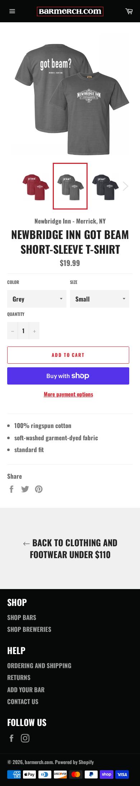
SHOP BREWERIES (29, 629)
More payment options (68, 394)
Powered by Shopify (74, 762)
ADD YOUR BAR (26, 689)
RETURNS (19, 677)
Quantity (15, 314)
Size (73, 282)
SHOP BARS (21, 617)
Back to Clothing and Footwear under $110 (73, 548)
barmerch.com (39, 762)
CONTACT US (22, 701)
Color (13, 282)
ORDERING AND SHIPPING (39, 665)
